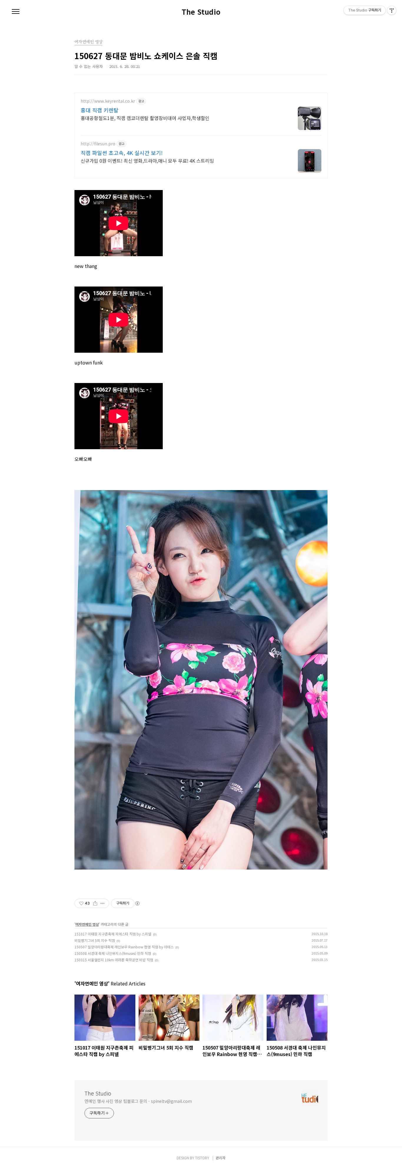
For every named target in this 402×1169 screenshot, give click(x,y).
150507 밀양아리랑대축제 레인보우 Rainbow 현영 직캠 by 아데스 (124, 946)
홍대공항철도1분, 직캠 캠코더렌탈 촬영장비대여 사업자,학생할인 (145, 117)
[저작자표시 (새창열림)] (137, 903)
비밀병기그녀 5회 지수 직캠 (94, 940)
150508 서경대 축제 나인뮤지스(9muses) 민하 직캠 (112, 953)
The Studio (201, 11)
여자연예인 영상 (87, 924)
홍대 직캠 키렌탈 (100, 110)
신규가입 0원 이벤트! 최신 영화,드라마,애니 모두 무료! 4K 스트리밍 (147, 160)
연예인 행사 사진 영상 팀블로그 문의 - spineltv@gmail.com (138, 1101)
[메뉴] (15, 12)
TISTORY (202, 1157)
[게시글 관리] (102, 903)
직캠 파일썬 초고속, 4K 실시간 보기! (122, 152)
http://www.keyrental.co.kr (108, 101)
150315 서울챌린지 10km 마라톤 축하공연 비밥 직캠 (113, 959)
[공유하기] (95, 903)
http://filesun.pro (98, 143)
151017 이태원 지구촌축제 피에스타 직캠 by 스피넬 (112, 933)
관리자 (220, 1157)
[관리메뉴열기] (391, 10)
